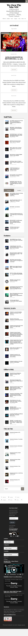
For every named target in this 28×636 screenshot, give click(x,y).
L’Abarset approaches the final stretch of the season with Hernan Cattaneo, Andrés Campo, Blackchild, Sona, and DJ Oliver (16, 342)
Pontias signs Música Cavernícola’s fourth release (16, 301)
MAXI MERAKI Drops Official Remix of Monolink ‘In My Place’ (16, 240)
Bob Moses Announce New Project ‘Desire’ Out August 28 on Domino (16, 260)
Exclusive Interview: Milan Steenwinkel (15, 460)
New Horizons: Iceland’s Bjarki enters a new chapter (16, 155)
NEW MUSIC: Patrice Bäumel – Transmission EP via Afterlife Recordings (16, 128)
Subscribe (12, 522)
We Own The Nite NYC (14, 6)
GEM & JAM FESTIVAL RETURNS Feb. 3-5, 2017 (14, 58)
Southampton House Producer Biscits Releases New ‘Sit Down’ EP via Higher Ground (16, 287)
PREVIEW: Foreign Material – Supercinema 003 (15, 280)
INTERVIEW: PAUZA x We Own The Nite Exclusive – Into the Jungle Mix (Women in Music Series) (16, 183)
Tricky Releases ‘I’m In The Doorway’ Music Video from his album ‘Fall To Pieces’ (16, 247)
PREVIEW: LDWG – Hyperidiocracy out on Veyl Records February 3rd (15, 408)
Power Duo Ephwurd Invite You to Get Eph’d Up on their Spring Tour (16, 214)
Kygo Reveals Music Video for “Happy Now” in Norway (16, 200)
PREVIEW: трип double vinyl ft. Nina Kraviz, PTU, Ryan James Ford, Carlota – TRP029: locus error (16, 422)
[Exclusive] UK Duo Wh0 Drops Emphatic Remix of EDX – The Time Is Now (16, 253)
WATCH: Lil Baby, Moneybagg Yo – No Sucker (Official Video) (16, 274)
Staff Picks (8, 117)
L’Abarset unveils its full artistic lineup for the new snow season (15, 355)
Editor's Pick (9, 369)
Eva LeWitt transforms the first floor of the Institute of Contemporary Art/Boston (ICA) (16, 122)
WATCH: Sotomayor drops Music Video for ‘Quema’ (15, 141)
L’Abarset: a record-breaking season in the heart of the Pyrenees (16, 313)
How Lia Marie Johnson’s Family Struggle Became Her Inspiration (16, 194)
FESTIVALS (7, 33)
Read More (14, 69)
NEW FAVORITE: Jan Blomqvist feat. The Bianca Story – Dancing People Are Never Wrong (16, 222)
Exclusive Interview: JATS (15, 432)
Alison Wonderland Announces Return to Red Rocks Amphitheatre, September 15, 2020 (16, 295)
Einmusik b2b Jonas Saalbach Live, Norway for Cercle (16, 175)
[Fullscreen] (18, 536)
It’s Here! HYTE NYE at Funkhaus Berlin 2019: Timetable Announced (16, 414)
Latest (19, 190)
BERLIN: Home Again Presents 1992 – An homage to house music (16, 267)
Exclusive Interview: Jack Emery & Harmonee (16, 473)
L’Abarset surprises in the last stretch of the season (16, 362)
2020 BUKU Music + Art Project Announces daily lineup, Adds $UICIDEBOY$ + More (16, 135)
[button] (14, 570)
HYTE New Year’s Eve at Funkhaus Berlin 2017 (14, 228)
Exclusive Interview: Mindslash (16, 446)
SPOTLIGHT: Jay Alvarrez (15, 206)
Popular (9, 190)
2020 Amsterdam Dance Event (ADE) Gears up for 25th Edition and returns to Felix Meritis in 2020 (16, 388)
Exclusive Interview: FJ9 (15, 479)
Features (7, 235)
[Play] (11, 536)
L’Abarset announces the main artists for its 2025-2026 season (16, 326)
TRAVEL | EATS (9, 308)
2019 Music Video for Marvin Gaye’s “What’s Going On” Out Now (16, 162)
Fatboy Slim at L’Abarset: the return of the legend (16, 348)
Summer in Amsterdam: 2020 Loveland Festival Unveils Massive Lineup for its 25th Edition (16, 395)
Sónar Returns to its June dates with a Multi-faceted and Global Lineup (15, 401)
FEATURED (3, 33)
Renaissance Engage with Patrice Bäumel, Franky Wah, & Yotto (16, 381)
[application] (14, 534)
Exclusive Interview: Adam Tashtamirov (15, 453)
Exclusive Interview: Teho (15, 466)
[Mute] (17, 536)
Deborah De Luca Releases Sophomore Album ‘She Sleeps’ (15, 374)
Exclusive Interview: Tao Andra (16, 439)
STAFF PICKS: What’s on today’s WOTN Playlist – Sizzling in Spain (15, 169)
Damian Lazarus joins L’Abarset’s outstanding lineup (16, 319)
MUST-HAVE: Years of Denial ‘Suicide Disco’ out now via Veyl (15, 148)
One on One (8, 429)
